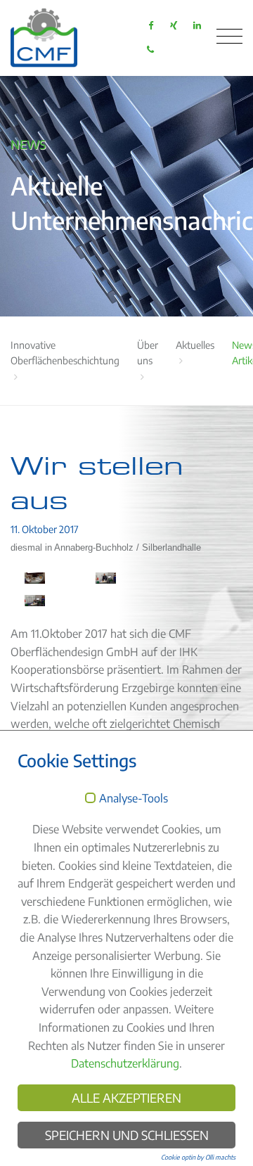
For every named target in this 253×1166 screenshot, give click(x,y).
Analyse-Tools (133, 799)
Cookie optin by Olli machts (198, 1157)
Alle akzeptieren (126, 1098)
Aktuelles (195, 345)
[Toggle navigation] (229, 36)
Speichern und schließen (127, 1135)
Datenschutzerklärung (125, 1063)
